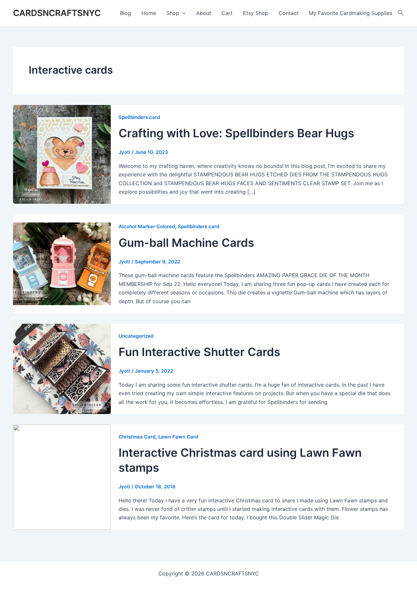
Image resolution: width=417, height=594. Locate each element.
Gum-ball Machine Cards (186, 242)
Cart (227, 13)
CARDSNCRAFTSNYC (57, 13)
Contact (288, 13)
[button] (400, 13)
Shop (172, 13)
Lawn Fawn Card (178, 437)
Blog (125, 13)
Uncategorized (136, 336)
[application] (182, 13)
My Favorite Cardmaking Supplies (350, 13)
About (203, 13)
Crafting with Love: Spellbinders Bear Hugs (236, 133)
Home (148, 13)
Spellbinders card (139, 117)
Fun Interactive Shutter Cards (199, 352)
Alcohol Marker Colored (147, 226)
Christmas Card (137, 437)
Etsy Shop (255, 13)
